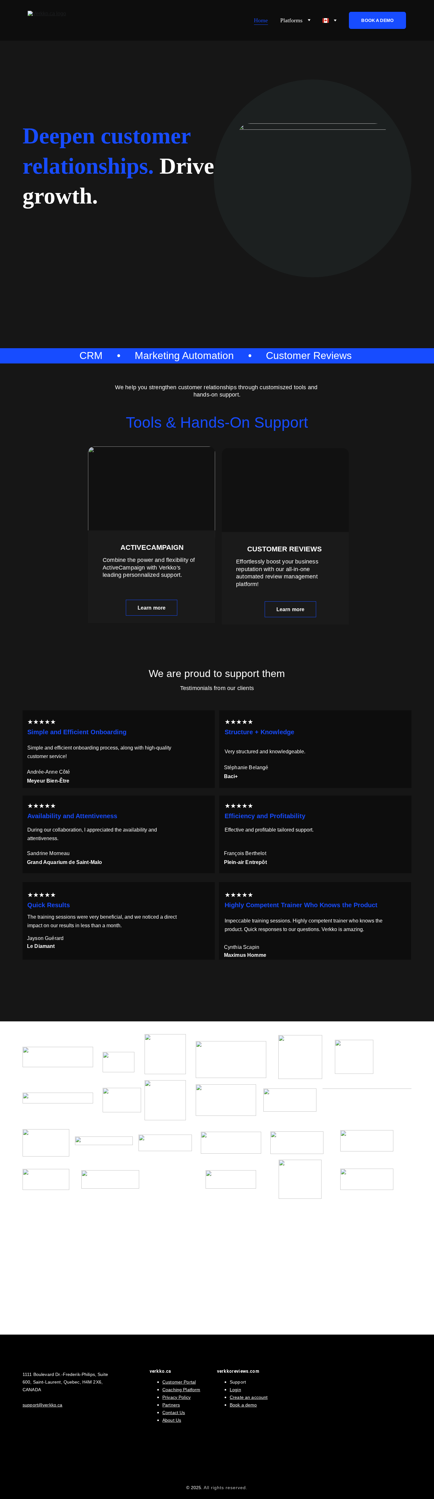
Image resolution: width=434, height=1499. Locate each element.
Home (261, 20)
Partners (171, 1404)
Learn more (152, 608)
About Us (171, 1420)
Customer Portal (179, 1382)
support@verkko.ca (42, 1404)
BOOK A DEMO (377, 20)
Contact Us (173, 1412)
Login (235, 1389)
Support (238, 1382)
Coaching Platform (181, 1389)
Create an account (249, 1397)
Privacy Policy (176, 1397)
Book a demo (243, 1404)
